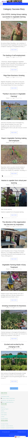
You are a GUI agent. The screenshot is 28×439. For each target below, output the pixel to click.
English (18, 436)
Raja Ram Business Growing (14, 75)
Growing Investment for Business (14, 306)
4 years (11, 142)
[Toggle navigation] (1, 4)
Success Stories (4, 418)
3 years (11, 57)
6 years (11, 269)
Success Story (19, 18)
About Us (3, 407)
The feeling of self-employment (14, 55)
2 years (11, 18)
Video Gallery (4, 414)
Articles (2, 410)
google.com (14, 217)
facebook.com (7, 217)
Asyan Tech (16, 435)
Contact (2, 416)
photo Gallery (4, 412)
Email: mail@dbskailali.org (7, 402)
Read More (14, 49)
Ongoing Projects (4, 409)
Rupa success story (8, 176)
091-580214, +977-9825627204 (8, 400)
